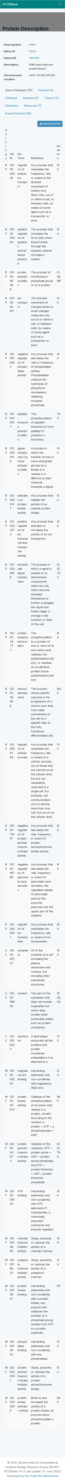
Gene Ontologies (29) (18, 90)
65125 (32, 51)
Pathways (11, 98)
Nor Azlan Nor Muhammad (41, 1476)
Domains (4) (45, 90)
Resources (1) (32, 105)
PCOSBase (10, 4)
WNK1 (32, 44)
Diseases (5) (30, 98)
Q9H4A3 (34, 58)
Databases (11, 105)
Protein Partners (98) (18, 113)
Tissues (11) (51, 98)
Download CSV (51, 123)
